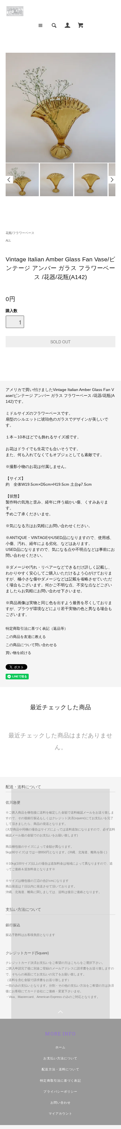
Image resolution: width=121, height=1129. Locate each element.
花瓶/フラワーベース (20, 233)
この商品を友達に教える (26, 637)
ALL (8, 240)
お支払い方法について (60, 1058)
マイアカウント (61, 1113)
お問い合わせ (60, 1102)
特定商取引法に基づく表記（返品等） (37, 629)
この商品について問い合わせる (31, 645)
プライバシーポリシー (60, 1091)
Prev (9, 180)
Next (111, 180)
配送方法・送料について (60, 1069)
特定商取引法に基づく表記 (60, 1080)
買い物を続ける (18, 653)
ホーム (60, 1047)
